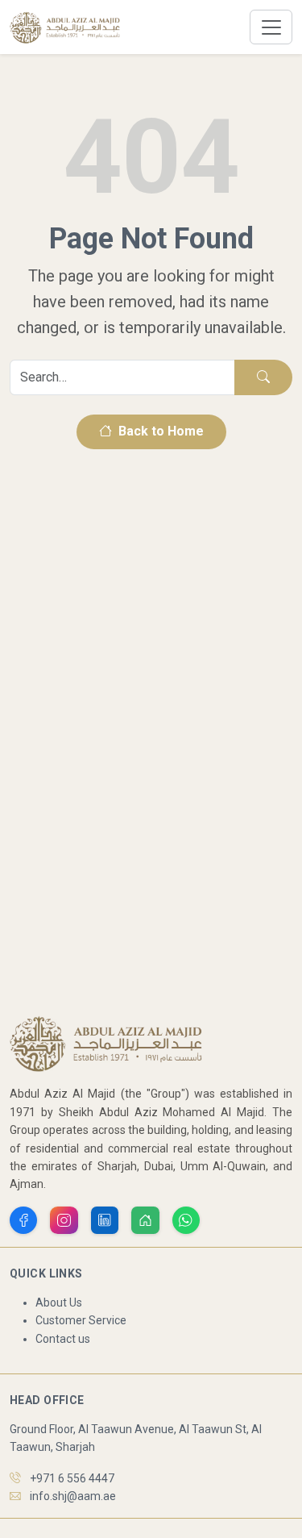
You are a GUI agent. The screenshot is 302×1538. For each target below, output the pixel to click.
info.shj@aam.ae (73, 1496)
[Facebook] (23, 1220)
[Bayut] (145, 1220)
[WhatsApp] (186, 1220)
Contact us (62, 1338)
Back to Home (159, 431)
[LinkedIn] (104, 1220)
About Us (58, 1302)
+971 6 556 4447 (72, 1478)
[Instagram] (63, 1220)
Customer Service (80, 1320)
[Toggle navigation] (271, 27)
